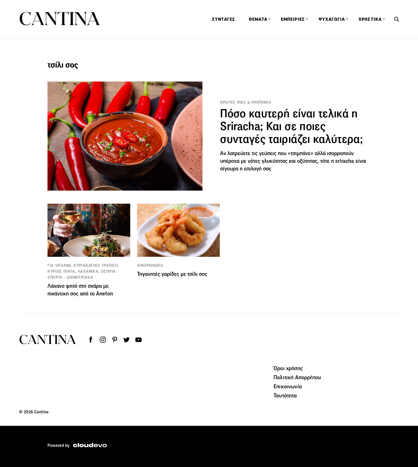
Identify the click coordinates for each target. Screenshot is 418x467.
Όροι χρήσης (288, 368)
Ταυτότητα (285, 395)
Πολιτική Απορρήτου (297, 377)
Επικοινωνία (288, 386)
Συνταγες (223, 19)
